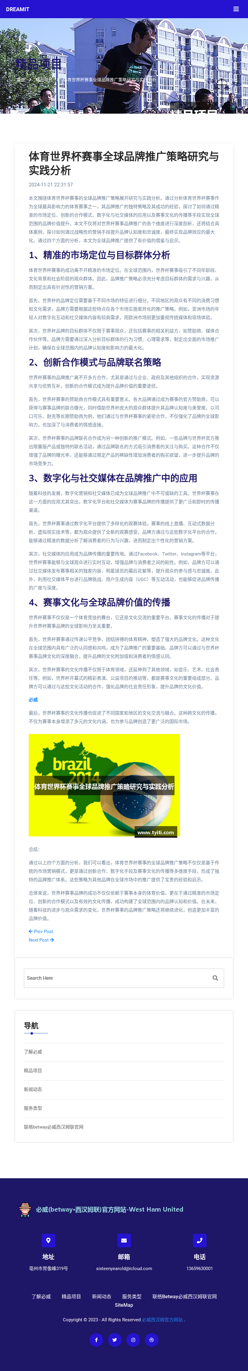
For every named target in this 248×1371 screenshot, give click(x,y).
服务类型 (33, 1108)
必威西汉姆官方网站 (162, 1320)
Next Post (39, 940)
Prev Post (43, 931)
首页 (21, 79)
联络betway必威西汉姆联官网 (53, 1127)
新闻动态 (33, 1089)
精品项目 (33, 1070)
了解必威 (33, 1052)
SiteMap (124, 1305)
